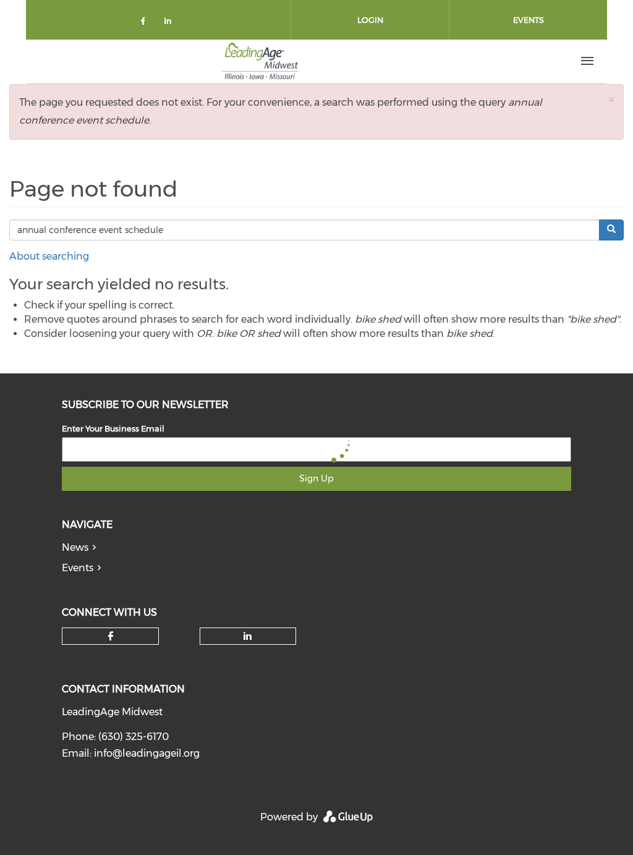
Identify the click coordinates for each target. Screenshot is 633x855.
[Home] (260, 61)
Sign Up (316, 478)
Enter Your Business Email (113, 428)
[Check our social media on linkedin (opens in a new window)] (171, 23)
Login (370, 20)
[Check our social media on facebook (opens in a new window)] (145, 23)
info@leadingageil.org (147, 753)
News (75, 547)
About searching (49, 256)
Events (528, 20)
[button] (611, 99)
